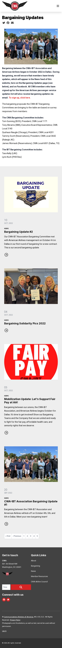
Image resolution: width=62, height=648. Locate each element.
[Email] (12, 22)
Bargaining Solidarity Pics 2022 (25, 323)
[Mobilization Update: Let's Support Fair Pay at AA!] (31, 362)
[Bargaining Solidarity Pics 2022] (31, 286)
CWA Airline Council (39, 582)
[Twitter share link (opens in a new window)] (3, 22)
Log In (4, 631)
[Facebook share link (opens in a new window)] (8, 22)
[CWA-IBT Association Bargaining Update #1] (31, 464)
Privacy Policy (15, 620)
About (33, 561)
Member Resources (39, 576)
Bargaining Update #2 (18, 231)
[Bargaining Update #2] (31, 194)
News (6, 229)
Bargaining (35, 566)
